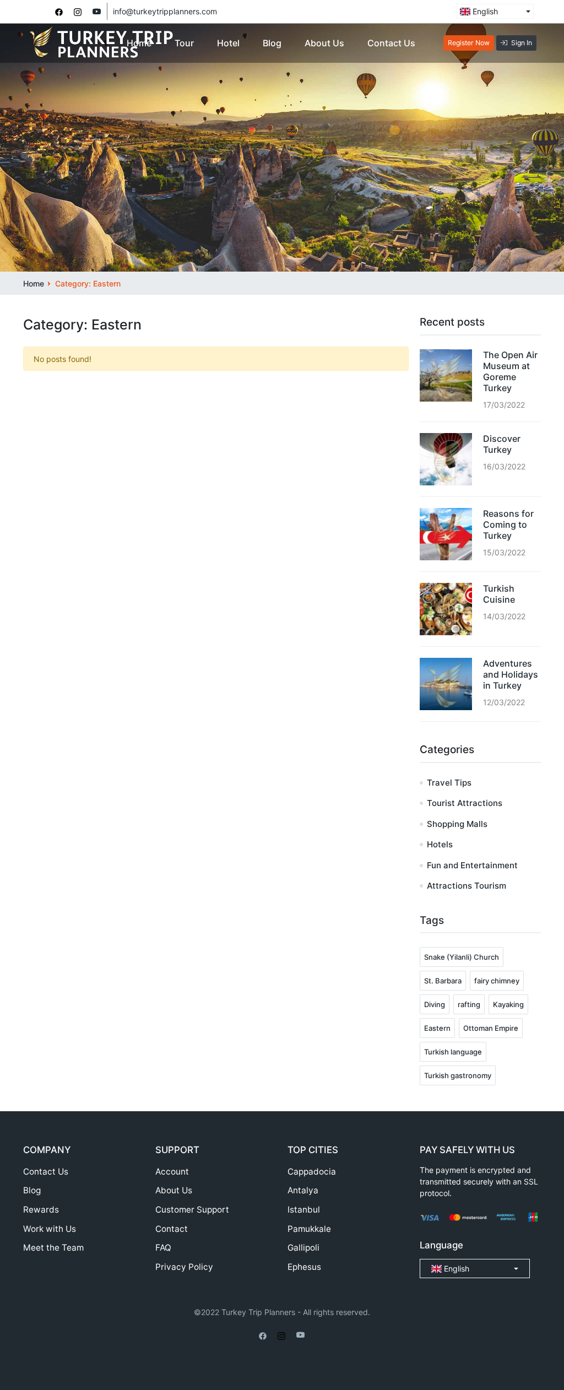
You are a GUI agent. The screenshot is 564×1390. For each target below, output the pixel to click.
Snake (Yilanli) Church (461, 957)
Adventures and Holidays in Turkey (510, 674)
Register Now (469, 43)
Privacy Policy (184, 1267)
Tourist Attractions (464, 803)
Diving (434, 1004)
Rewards (41, 1209)
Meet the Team (53, 1247)
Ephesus (304, 1267)
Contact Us (391, 42)
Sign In (521, 43)
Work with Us (49, 1229)
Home (139, 42)
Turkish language (453, 1051)
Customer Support (192, 1209)
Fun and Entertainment (472, 865)
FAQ (163, 1247)
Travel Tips (449, 782)
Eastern (437, 1028)
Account (172, 1171)
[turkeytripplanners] (59, 11)
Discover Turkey (501, 444)
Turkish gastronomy (457, 1075)
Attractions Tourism (466, 885)
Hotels (440, 844)
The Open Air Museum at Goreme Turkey (510, 371)
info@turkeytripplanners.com (165, 11)
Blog (272, 42)
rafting (469, 1004)
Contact (171, 1229)
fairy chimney (496, 980)
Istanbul (304, 1209)
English (484, 11)
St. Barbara (443, 980)
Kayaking (508, 1004)
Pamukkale (309, 1229)
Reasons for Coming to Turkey (508, 524)
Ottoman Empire (490, 1028)
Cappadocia (312, 1171)
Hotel (228, 42)
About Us (324, 42)
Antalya (303, 1190)
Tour (184, 42)
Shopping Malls (457, 824)
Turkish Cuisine (499, 594)
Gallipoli (303, 1247)
